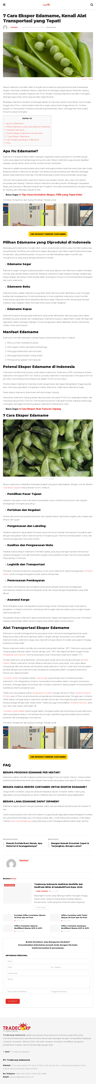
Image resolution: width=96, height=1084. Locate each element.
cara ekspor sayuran (12, 487)
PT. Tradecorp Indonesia (20, 1052)
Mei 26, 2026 (19, 920)
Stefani (14, 27)
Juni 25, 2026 (19, 931)
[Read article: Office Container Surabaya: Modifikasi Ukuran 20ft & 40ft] (55, 928)
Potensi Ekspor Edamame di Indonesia (23, 133)
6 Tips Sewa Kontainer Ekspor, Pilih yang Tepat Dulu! (50, 194)
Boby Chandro (42, 891)
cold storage (42, 678)
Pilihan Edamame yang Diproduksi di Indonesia (27, 127)
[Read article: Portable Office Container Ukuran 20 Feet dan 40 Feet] (8, 917)
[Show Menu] (4, 4)
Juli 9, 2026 (54, 891)
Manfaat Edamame (14, 130)
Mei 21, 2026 (66, 931)
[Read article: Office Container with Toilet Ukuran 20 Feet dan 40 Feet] (55, 917)
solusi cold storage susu (21, 821)
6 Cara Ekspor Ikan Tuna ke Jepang (40, 409)
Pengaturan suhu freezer (14, 655)
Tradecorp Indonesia (14, 1035)
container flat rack (78, 702)
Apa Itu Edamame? (14, 123)
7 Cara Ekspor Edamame (16, 136)
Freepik (90, 79)
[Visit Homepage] (48, 4)
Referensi (51, 27)
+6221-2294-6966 (39, 1074)
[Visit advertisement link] (48, 829)
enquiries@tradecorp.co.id (22, 1077)
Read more (42, 907)
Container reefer (10, 678)
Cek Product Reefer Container (48, 234)
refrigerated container (42, 693)
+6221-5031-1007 (23, 1074)
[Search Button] (91, 4)
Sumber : (85, 79)
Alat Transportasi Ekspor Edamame (21, 140)
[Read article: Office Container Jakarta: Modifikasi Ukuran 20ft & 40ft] (8, 928)
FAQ (7, 143)
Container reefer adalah (14, 711)
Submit (12, 1001)
